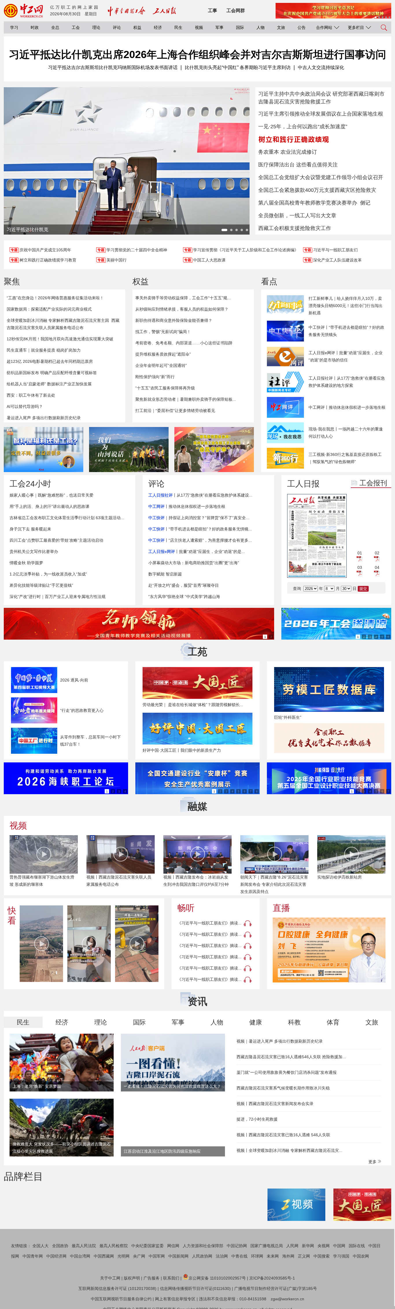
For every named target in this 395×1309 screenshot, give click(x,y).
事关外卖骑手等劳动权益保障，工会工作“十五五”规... (183, 298)
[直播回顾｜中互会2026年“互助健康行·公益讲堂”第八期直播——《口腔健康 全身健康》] (329, 950)
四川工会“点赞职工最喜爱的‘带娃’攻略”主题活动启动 (56, 540)
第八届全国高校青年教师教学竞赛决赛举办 (307, 203)
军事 (219, 27)
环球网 (257, 1256)
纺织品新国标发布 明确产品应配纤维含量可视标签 (52, 372)
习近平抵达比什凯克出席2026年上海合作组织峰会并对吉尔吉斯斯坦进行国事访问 (197, 54)
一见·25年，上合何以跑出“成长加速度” (302, 126)
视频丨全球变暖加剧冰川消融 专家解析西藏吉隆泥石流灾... (289, 1150)
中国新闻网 (178, 1256)
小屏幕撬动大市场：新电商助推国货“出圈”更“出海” (193, 562)
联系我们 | (172, 1278)
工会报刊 (373, 483)
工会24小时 (30, 483)
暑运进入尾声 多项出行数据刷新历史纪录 (44, 417)
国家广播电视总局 (266, 1245)
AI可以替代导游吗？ (25, 406)
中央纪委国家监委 (147, 1245)
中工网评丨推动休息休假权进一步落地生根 (347, 407)
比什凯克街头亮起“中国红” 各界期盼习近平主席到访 (238, 67)
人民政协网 (202, 1256)
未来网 (273, 1256)
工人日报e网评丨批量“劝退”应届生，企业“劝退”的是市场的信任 (346, 356)
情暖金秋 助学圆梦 (26, 562)
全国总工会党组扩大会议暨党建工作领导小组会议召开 (320, 177)
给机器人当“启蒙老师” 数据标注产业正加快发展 (49, 384)
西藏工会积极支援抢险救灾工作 (294, 228)
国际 (240, 27)
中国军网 (157, 1256)
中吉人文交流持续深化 (321, 67)
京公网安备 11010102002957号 (217, 1278)
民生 (178, 27)
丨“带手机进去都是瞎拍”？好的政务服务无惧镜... (200, 529)
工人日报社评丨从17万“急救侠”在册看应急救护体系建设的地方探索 (347, 382)
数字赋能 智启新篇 (165, 574)
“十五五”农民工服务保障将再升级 (165, 388)
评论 (117, 27)
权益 (137, 27)
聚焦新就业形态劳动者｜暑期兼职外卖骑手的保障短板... (185, 399)
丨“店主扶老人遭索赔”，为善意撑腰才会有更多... (200, 540)
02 (377, 553)
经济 (158, 27)
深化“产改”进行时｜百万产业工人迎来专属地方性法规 (58, 596)
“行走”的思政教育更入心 (82, 710)
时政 (35, 27)
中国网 (339, 1245)
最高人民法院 (84, 1245)
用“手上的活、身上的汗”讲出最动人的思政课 (49, 506)
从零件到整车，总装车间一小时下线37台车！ (90, 741)
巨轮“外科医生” (287, 717)
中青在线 (239, 1256)
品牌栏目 (23, 1176)
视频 (199, 27)
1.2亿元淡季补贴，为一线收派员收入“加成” (48, 574)
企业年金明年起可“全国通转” (161, 365)
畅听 (186, 908)
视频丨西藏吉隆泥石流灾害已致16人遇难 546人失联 (283, 1134)
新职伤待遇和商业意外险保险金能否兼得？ (173, 320)
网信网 (173, 1245)
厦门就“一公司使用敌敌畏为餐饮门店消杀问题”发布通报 (287, 1072)
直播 (281, 908)
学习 (14, 27)
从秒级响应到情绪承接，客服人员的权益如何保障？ (181, 309)
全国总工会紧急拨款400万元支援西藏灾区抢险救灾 (317, 190)
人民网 (292, 1245)
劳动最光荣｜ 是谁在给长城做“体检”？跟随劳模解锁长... (193, 704)
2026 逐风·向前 (74, 680)
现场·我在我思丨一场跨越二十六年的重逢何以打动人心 (346, 433)
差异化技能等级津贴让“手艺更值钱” (41, 585)
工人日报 (303, 483)
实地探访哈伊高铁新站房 (262, 877)
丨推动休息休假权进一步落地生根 (186, 506)
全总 (55, 27)
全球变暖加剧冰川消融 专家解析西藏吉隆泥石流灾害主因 (58, 320)
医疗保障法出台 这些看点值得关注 (298, 165)
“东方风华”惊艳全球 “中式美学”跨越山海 (184, 596)
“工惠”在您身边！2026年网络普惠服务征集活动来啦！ (55, 298)
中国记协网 (237, 1245)
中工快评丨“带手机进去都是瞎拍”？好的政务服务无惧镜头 (346, 331)
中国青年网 (33, 1256)
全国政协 (60, 1245)
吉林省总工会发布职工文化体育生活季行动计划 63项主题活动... (67, 517)
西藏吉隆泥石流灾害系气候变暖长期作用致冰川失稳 (283, 1088)
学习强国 (341, 1256)
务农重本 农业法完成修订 (287, 152)
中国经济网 (56, 1256)
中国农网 (361, 1256)
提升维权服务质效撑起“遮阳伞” (163, 354)
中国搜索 (321, 1256)
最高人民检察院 (113, 1245)
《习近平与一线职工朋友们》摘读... (209, 923)
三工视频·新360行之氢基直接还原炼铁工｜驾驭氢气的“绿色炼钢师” (345, 458)
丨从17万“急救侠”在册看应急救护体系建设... (200, 495)
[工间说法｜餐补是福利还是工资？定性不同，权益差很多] (43, 449)
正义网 (304, 1256)
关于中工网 (110, 1278)
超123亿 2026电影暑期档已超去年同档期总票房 (50, 361)
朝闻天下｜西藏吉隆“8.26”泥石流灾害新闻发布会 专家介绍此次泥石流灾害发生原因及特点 (197, 884)
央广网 (139, 1256)
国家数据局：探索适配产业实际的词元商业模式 (49, 309)
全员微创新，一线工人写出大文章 (297, 215)
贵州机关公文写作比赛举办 (34, 551)
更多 (373, 1161)
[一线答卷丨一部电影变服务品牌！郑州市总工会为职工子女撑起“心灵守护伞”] (214, 449)
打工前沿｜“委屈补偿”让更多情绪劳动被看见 (175, 410)
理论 (96, 27)
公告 (302, 27)
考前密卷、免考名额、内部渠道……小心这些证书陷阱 (183, 343)
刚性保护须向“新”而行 (155, 376)
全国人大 (40, 1245)
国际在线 (357, 1245)
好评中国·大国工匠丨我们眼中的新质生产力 (182, 750)
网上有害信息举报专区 (175, 1299)
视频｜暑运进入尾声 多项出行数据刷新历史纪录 (280, 1041)
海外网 (288, 1256)
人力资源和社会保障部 (203, 1245)
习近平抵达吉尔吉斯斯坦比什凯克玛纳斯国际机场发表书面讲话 (113, 67)
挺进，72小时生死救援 (257, 1119)
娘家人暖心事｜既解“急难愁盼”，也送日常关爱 (51, 495)
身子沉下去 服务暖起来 (30, 529)
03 (359, 567)
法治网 (222, 1256)
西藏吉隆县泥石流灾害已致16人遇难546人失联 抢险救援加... (291, 1056)
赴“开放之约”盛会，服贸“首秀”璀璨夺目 (183, 585)
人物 (260, 27)
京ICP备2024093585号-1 (272, 1278)
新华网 (308, 1245)
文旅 (281, 27)
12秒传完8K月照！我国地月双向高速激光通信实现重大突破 (60, 339)
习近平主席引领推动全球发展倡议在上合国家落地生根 (320, 114)
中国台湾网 (80, 1256)
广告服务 (151, 1278)
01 (359, 553)
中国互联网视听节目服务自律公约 (121, 1299)
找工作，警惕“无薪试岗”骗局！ (163, 331)
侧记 (365, 203)
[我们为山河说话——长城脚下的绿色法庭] (129, 449)
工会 (76, 27)
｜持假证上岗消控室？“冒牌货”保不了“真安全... (198, 517)
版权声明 (132, 1278)
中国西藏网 (104, 1256)
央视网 (324, 1245)
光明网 (123, 1256)
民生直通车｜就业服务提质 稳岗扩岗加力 (44, 350)
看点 (269, 281)
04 (377, 567)
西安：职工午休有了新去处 (31, 395)
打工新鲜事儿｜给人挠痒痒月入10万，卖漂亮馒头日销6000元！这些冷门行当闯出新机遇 (346, 305)
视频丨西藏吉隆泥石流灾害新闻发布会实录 (275, 1103)
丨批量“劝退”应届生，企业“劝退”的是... (196, 551)
